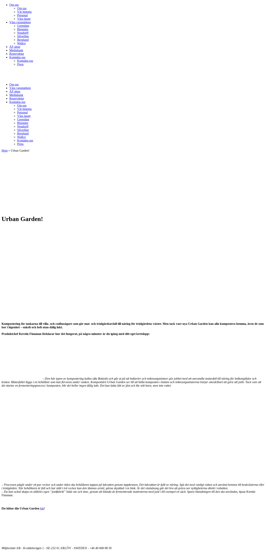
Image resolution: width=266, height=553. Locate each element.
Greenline (23, 25)
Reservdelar (16, 53)
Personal (22, 15)
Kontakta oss (17, 57)
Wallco (21, 43)
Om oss (14, 4)
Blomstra (22, 29)
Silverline (23, 36)
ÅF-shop (14, 46)
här (42, 508)
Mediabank (16, 50)
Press (20, 64)
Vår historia (24, 11)
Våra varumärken (20, 22)
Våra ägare (24, 18)
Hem (5, 150)
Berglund (23, 39)
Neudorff (22, 32)
